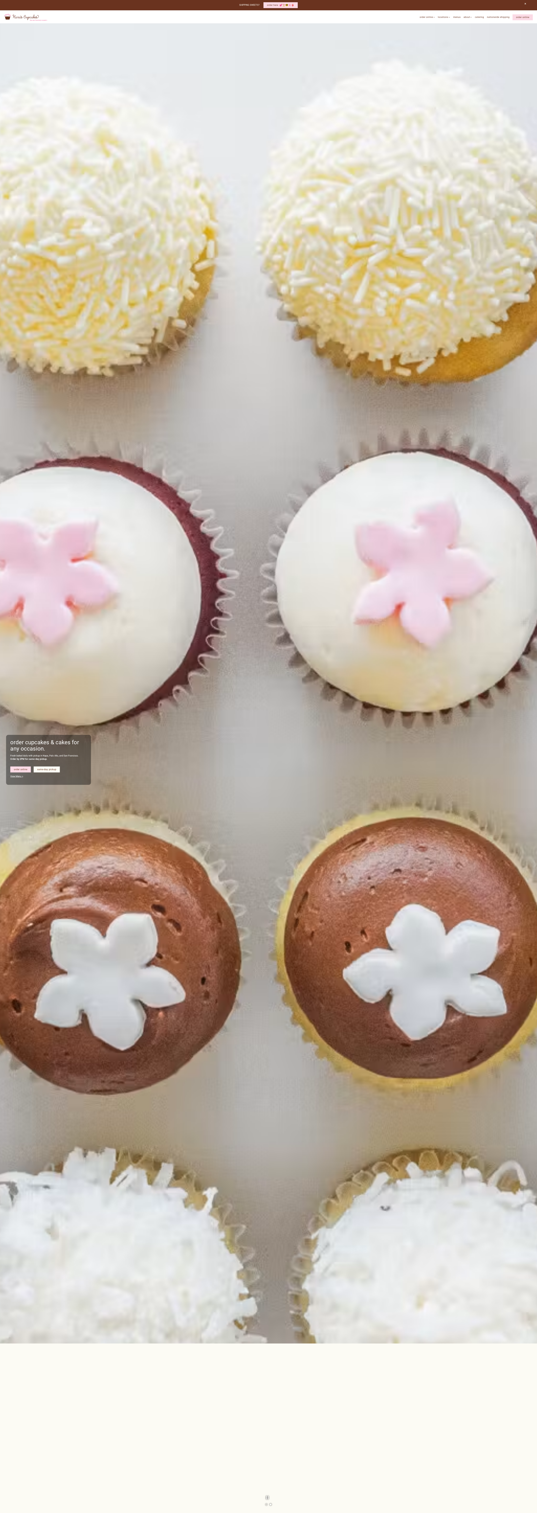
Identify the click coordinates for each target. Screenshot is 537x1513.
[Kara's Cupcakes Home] (26, 17)
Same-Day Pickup (43, 767)
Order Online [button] (522, 17)
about (467, 17)
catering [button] (479, 17)
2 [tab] (270, 1504)
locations (444, 17)
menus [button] (457, 17)
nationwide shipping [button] (498, 17)
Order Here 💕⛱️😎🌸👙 (280, 5)
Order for (18, 767)
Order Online (427, 17)
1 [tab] (266, 1504)
